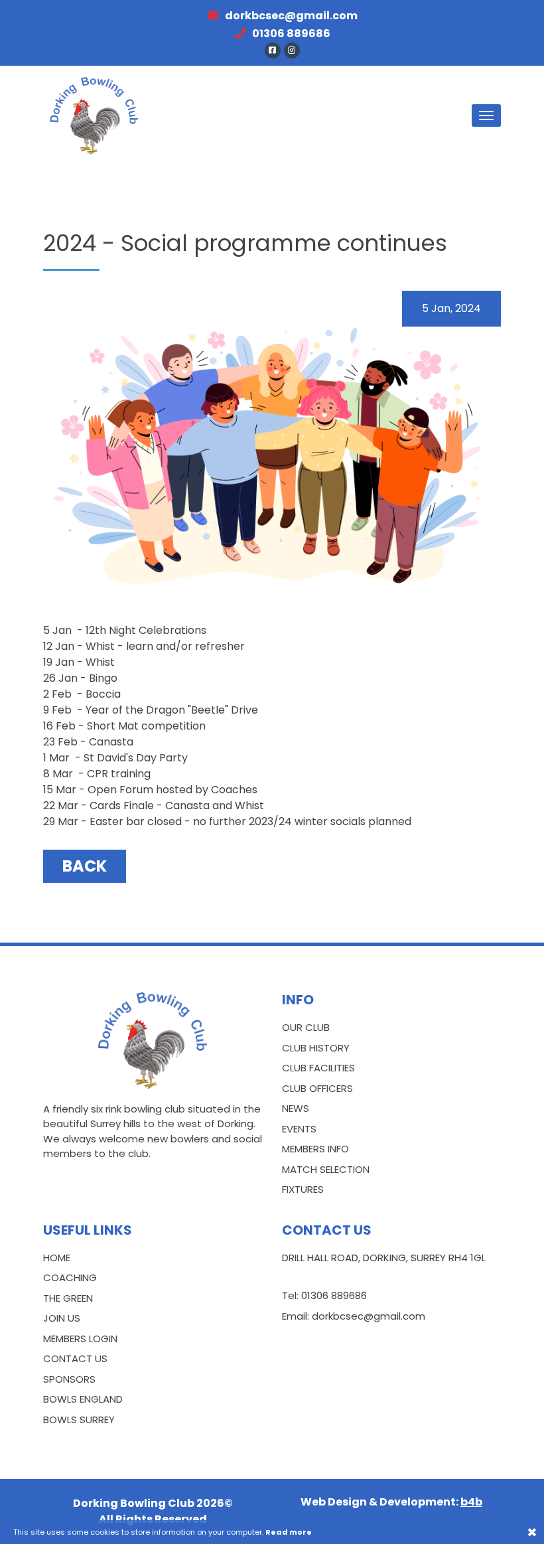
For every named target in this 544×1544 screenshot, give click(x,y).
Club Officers (317, 1088)
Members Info (315, 1149)
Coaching (70, 1277)
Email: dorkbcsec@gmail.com (353, 1316)
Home (56, 1258)
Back (84, 866)
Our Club (306, 1027)
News (295, 1108)
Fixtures (303, 1189)
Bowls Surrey (79, 1420)
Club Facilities (318, 1068)
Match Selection (326, 1169)
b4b (471, 1501)
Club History (316, 1048)
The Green (68, 1298)
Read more (288, 1532)
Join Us (61, 1318)
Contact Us (75, 1358)
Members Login (80, 1339)
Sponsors (69, 1379)
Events (299, 1129)
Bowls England (83, 1399)
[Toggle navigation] (486, 115)
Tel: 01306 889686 (324, 1295)
